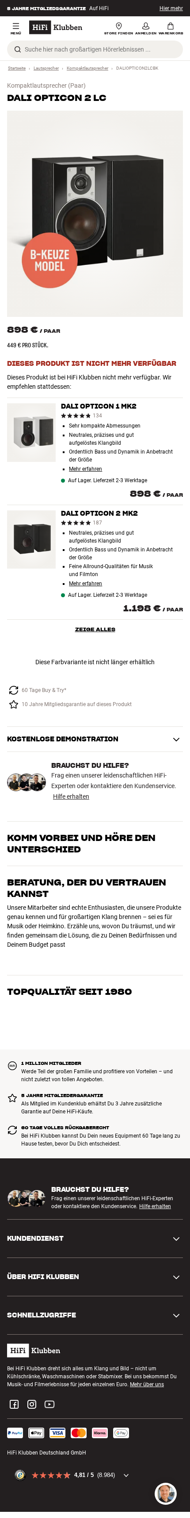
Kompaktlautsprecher (87, 68)
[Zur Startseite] (55, 27)
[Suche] (17, 49)
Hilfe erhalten (71, 796)
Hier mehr (171, 8)
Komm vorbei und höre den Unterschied (81, 843)
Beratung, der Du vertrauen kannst (86, 888)
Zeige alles (95, 629)
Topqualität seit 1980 (69, 927)
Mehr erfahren (85, 469)
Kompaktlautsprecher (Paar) (46, 85)
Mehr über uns (147, 1350)
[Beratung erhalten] (166, 1494)
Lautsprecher (46, 68)
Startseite (17, 68)
